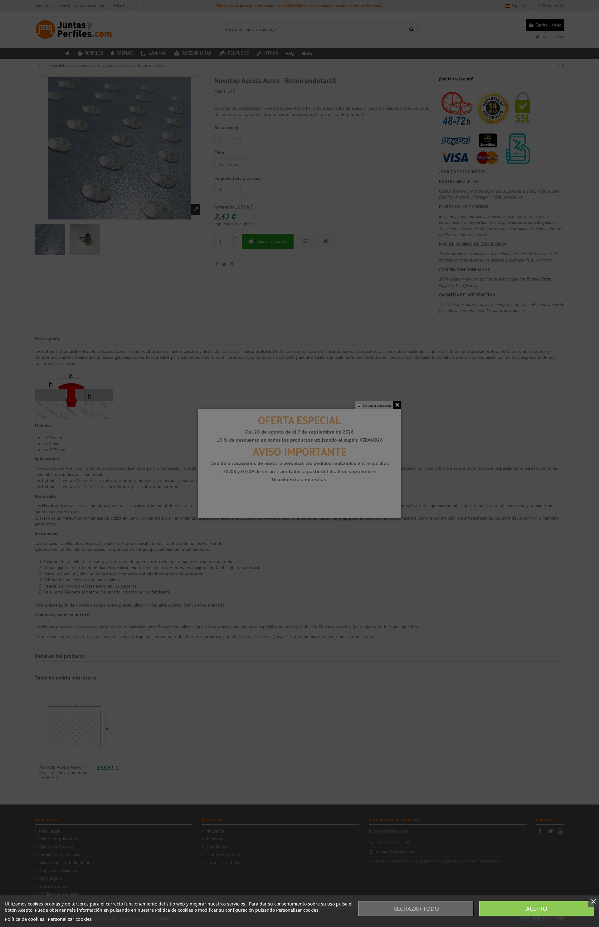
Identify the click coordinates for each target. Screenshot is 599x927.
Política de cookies (24, 919)
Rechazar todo (416, 908)
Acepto (536, 908)
